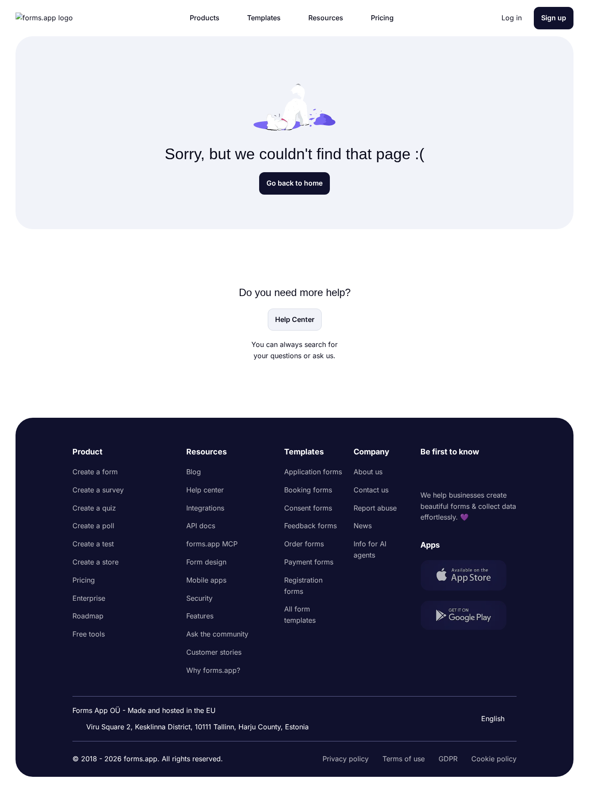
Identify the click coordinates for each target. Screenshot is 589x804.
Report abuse (375, 508)
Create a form (95, 471)
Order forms (304, 543)
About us (368, 471)
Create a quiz (94, 508)
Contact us (371, 490)
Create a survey (98, 490)
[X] (465, 474)
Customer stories (213, 652)
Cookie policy (494, 758)
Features (199, 616)
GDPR (448, 758)
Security (199, 598)
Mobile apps (206, 580)
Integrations (205, 508)
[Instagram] (446, 474)
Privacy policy (346, 758)
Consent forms (308, 508)
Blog (193, 471)
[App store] (468, 576)
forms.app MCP (212, 543)
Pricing (83, 580)
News (363, 525)
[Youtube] (484, 474)
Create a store (95, 562)
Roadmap (87, 616)
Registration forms (303, 586)
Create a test (93, 543)
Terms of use (403, 758)
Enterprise (88, 598)
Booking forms (308, 490)
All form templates (300, 614)
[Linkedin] (427, 474)
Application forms (313, 471)
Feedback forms (310, 525)
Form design (206, 562)
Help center (205, 490)
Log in (511, 17)
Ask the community (217, 634)
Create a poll (93, 525)
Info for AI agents (370, 549)
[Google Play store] (468, 617)
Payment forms (308, 562)
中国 (487, 695)
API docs (200, 525)
